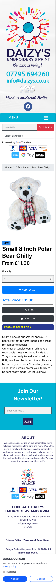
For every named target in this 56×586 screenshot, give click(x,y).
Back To (29, 310)
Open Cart (29, 318)
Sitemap (28, 526)
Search (47, 127)
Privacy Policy (13, 540)
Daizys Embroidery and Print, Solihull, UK (28, 516)
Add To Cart (29, 289)
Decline (41, 579)
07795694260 (28, 520)
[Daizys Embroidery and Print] (28, 34)
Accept (15, 579)
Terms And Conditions (36, 540)
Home (8, 167)
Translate (26, 142)
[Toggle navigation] (46, 118)
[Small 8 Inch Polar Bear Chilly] (28, 203)
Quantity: (7, 271)
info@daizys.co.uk (28, 523)
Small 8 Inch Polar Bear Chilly (34, 167)
